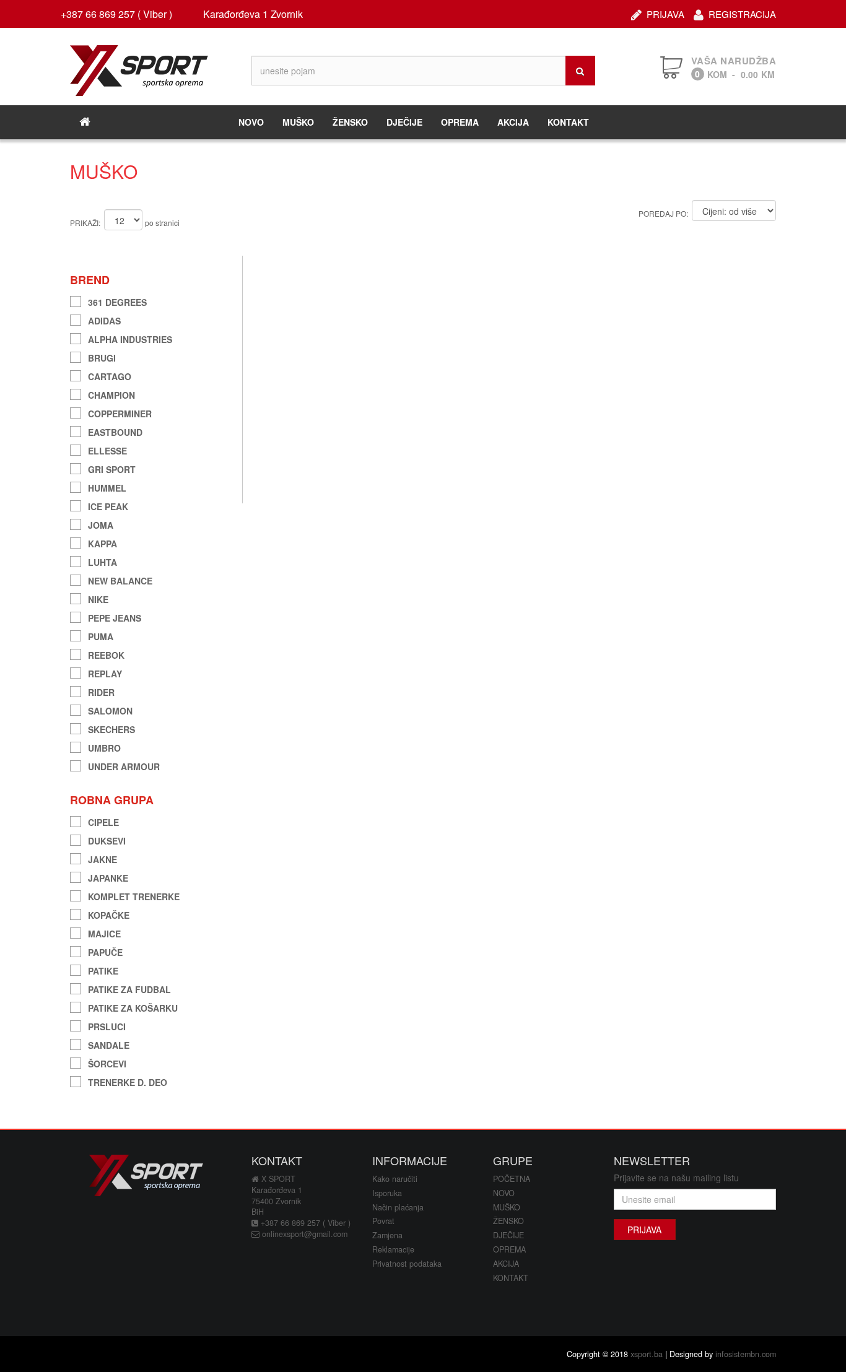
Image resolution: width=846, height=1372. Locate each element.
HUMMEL (107, 486)
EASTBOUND (115, 430)
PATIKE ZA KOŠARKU (133, 1006)
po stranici (162, 222)
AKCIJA (513, 122)
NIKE (98, 597)
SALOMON (110, 709)
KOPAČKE (108, 913)
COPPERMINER (120, 412)
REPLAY (105, 672)
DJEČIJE (404, 122)
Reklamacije (393, 1249)
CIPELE (103, 820)
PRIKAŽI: (85, 222)
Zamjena (387, 1235)
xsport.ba (646, 1354)
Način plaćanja (398, 1207)
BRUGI (102, 356)
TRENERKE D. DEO (127, 1080)
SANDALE (108, 1043)
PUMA (100, 635)
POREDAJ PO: (663, 213)
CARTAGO (109, 375)
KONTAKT (568, 122)
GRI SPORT (112, 467)
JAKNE (102, 857)
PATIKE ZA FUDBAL (129, 987)
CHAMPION (111, 393)
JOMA (100, 523)
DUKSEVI (107, 839)
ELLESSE (107, 449)
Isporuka (387, 1193)
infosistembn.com (745, 1354)
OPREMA (460, 122)
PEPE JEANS (114, 616)
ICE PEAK (108, 505)
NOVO (251, 122)
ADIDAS (104, 319)
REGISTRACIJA (742, 12)
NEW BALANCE (120, 579)
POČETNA (511, 1178)
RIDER (101, 690)
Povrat (383, 1221)
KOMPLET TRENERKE (134, 895)
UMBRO (104, 746)
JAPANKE (108, 876)
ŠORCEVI (107, 1062)
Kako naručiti (394, 1178)
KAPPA (102, 542)
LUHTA (102, 560)
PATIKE (103, 969)
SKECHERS (111, 727)
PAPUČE (105, 950)
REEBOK (106, 653)
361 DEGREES (117, 300)
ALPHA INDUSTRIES (130, 337)
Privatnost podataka (407, 1263)
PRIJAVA (665, 12)
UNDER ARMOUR (124, 765)
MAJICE (104, 932)
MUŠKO (298, 122)
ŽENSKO (350, 122)
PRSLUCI (107, 1025)
